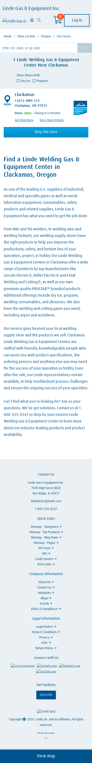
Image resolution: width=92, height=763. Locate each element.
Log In (76, 20)
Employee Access (46, 733)
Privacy (44, 637)
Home (8, 36)
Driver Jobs (44, 564)
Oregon (46, 36)
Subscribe (46, 694)
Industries (45, 593)
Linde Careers (44, 559)
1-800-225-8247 (46, 509)
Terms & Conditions (44, 632)
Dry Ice (25, 81)
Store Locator (26, 36)
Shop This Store (46, 132)
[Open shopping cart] (57, 21)
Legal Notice (44, 626)
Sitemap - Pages (45, 543)
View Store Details (51, 120)
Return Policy (45, 648)
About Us (44, 582)
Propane (42, 81)
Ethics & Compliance (44, 609)
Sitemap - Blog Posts (45, 537)
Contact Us (44, 587)
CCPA (44, 643)
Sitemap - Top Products (44, 532)
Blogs (45, 598)
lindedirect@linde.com (46, 501)
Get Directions (24, 120)
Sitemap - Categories (45, 526)
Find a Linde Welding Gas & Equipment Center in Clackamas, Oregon (41, 167)
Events (45, 603)
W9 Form (45, 548)
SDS (45, 553)
